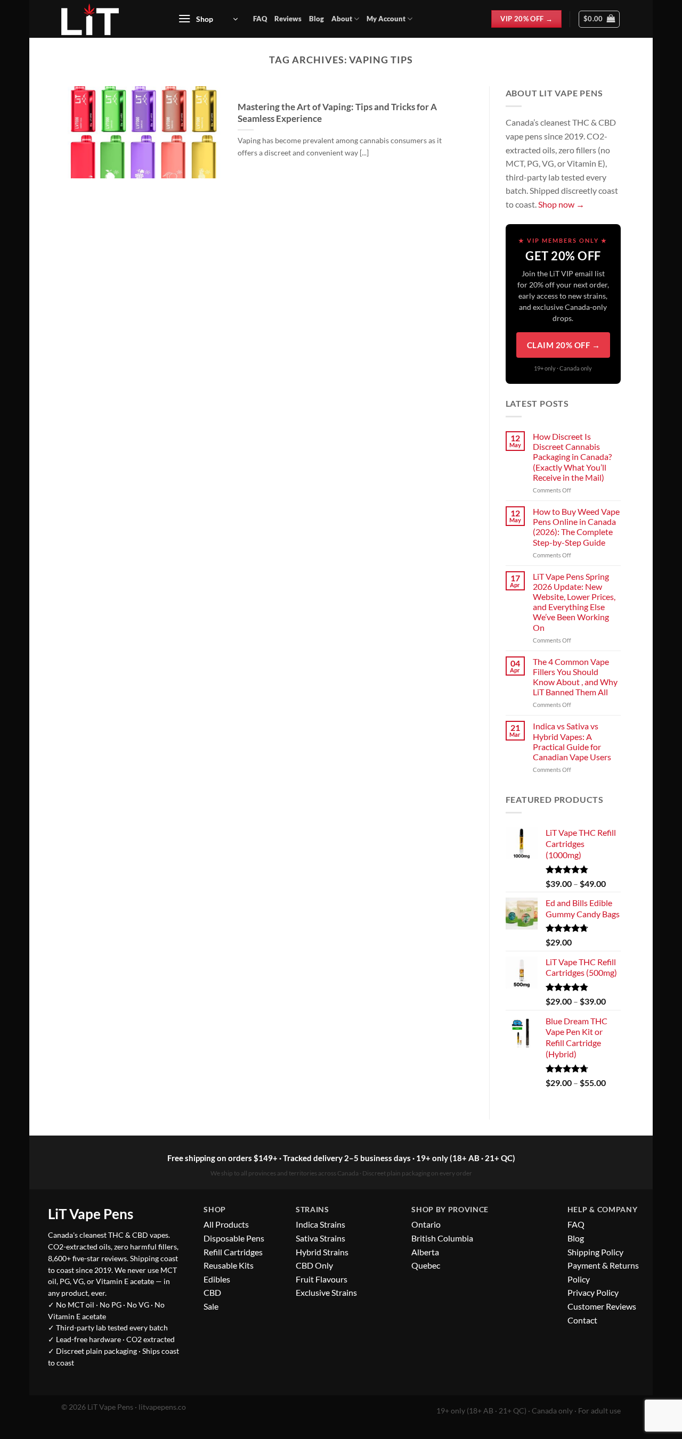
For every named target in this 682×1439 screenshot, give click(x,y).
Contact (582, 1320)
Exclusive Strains (326, 1292)
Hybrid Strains (322, 1252)
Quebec (425, 1265)
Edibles (217, 1279)
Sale (211, 1306)
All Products (226, 1224)
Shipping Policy (595, 1252)
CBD (212, 1292)
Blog (316, 18)
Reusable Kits (229, 1265)
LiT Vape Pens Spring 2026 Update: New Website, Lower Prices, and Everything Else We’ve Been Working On (574, 601)
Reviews (288, 18)
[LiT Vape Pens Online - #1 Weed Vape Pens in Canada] (107, 19)
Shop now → (561, 204)
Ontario (426, 1224)
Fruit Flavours (321, 1279)
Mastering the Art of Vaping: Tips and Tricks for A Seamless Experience (337, 113)
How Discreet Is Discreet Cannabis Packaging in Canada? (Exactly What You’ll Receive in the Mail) (572, 456)
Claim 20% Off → (563, 345)
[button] (208, 19)
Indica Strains (320, 1224)
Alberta (425, 1252)
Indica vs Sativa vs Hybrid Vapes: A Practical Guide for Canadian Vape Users (572, 741)
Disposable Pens (234, 1238)
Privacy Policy (593, 1292)
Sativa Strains (320, 1238)
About (341, 18)
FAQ (260, 18)
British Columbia (442, 1238)
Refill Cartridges (233, 1252)
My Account (386, 18)
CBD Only (314, 1265)
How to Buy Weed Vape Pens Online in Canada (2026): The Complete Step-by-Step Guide (576, 526)
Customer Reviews (601, 1306)
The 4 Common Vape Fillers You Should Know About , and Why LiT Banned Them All (575, 676)
